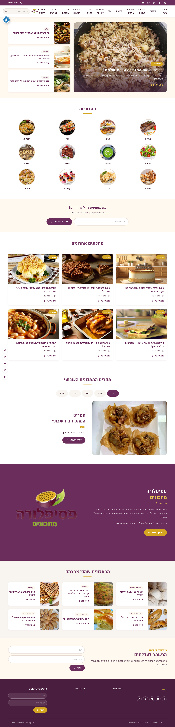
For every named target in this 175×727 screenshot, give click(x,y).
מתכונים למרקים (42, 11)
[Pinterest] (5, 370)
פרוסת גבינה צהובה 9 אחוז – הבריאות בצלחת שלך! (144, 344)
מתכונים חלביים (130, 11)
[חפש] (5, 11)
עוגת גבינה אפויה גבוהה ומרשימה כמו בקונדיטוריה (144, 289)
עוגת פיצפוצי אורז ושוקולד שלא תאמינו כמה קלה (89, 289)
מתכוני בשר (164, 11)
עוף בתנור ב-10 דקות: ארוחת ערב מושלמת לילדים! (88, 344)
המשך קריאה (157, 84)
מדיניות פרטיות (23, 722)
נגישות (13, 722)
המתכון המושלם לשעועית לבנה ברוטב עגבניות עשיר (36, 344)
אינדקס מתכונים (61, 221)
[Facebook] (5, 350)
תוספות (153, 11)
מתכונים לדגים (88, 11)
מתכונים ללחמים (76, 11)
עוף (109, 11)
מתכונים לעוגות (141, 11)
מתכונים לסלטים (53, 11)
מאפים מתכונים (65, 11)
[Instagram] (5, 357)
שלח (79, 667)
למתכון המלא (76, 439)
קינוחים (119, 11)
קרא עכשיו (159, 300)
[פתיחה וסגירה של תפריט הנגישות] (6, 20)
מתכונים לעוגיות (100, 11)
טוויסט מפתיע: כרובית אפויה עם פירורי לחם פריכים (36, 289)
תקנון (32, 722)
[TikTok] (5, 376)
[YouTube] (5, 363)
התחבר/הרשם (13, 2)
